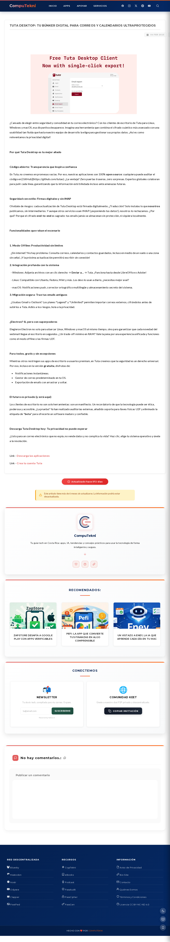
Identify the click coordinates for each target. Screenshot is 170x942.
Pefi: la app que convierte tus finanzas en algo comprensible (85, 637)
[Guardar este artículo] (163, 927)
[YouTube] (149, 5)
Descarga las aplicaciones (33, 455)
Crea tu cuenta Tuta (29, 463)
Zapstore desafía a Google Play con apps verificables (33, 637)
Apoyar (82, 5)
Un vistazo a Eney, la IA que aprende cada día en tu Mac (137, 637)
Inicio (53, 5)
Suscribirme (63, 711)
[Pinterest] (142, 5)
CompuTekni (95, 930)
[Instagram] (129, 5)
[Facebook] (122, 5)
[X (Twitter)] (136, 5)
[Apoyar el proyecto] (76, 564)
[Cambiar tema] (163, 911)
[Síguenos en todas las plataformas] (93, 564)
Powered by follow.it (47, 718)
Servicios (100, 5)
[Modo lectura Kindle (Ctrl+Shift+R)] (163, 919)
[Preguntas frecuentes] (85, 564)
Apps (66, 5)
